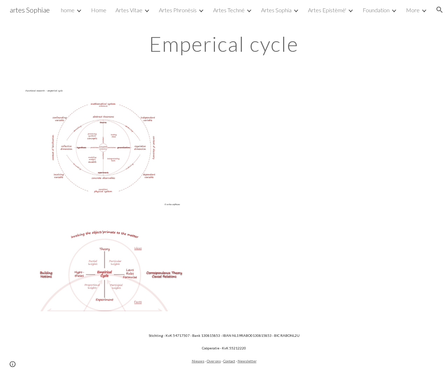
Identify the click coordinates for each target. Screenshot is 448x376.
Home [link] (98, 10)
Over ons (214, 361)
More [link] (413, 10)
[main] (224, 43)
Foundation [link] (376, 10)
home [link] (68, 10)
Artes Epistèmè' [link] (327, 10)
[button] (439, 9)
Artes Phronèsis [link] (178, 10)
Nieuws (198, 361)
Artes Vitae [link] (128, 10)
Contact (229, 361)
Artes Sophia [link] (276, 10)
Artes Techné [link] (229, 10)
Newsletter (247, 361)
